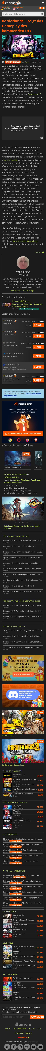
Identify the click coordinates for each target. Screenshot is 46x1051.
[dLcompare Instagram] (20, 1047)
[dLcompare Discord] (40, 1047)
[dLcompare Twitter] (6, 1047)
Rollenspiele (17, 482)
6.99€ (37, 356)
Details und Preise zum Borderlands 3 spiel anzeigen (22, 527)
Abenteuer (25, 480)
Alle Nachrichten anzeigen (23, 290)
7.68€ (37, 380)
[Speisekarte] (43, 3)
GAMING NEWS (13, 62)
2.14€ (37, 325)
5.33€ (37, 336)
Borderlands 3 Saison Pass (25, 241)
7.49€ (37, 367)
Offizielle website (11, 477)
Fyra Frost (25, 62)
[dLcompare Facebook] (13, 1047)
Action (17, 480)
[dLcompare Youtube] (33, 1047)
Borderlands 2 (10, 160)
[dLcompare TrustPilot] (26, 1047)
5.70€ (37, 347)
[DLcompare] (23, 1024)
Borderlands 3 (34, 94)
